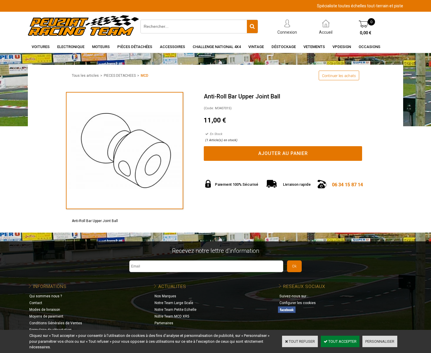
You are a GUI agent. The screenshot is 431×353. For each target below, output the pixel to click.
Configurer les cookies (297, 303)
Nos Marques (165, 296)
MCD (144, 76)
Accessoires (172, 47)
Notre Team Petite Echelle (175, 310)
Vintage (256, 47)
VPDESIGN (341, 47)
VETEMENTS (314, 47)
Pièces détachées (134, 47)
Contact (35, 303)
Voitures (41, 47)
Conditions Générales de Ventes (55, 323)
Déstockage (284, 47)
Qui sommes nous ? (45, 296)
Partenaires (164, 323)
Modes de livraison (44, 310)
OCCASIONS (369, 47)
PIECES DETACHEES (120, 76)
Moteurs (101, 47)
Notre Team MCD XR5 (172, 316)
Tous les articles (85, 76)
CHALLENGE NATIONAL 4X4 (217, 47)
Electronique (70, 47)
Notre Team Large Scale (174, 303)
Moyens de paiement (46, 316)
